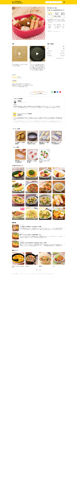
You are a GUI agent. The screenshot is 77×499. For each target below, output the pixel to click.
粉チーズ (49, 53)
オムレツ (34, 273)
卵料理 (16, 273)
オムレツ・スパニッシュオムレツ (25, 273)
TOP (13, 273)
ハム (48, 46)
